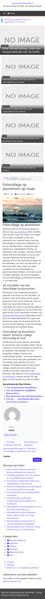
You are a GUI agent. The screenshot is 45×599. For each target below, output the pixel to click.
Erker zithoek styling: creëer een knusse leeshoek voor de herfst (22, 50)
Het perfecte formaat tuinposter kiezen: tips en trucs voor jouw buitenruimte (21, 515)
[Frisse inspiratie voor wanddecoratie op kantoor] (22, 154)
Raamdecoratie (16, 552)
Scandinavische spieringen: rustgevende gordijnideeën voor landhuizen (21, 501)
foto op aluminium (18, 231)
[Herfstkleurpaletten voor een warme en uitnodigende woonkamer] (22, 66)
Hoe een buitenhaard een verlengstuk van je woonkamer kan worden (21, 139)
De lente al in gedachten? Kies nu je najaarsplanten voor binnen (17, 110)
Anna (31, 194)
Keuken (13, 546)
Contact (10, 562)
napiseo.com (15, 581)
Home (12, 13)
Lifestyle (13, 549)
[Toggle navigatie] (4, 13)
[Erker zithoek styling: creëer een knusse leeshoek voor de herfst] (22, 40)
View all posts (10, 434)
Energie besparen (18, 540)
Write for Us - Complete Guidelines (22, 567)
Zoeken (6, 456)
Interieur (5, 45)
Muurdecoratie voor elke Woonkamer (24, 396)
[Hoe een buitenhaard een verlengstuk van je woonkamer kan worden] (22, 125)
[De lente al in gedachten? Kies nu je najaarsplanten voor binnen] (22, 96)
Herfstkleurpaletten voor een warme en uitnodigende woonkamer (19, 80)
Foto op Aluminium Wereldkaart (21, 387)
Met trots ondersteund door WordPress (17, 592)
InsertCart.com (23, 595)
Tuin (4, 136)
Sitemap (10, 564)
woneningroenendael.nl (23, 3)
